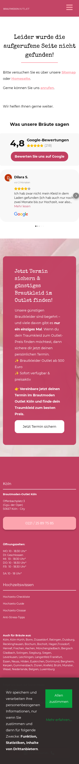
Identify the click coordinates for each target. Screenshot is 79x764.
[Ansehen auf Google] (8, 177)
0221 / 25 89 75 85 (39, 523)
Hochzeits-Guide (13, 603)
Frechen (18, 648)
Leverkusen (10, 657)
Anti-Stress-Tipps (14, 617)
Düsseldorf (41, 639)
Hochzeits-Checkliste (16, 596)
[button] (3, 196)
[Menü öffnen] (69, 7)
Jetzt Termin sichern (39, 426)
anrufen (47, 88)
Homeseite (20, 78)
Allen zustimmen (58, 698)
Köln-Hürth (17, 639)
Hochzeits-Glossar (14, 610)
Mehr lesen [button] (22, 206)
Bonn (29, 639)
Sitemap (69, 72)
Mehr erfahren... (59, 720)
